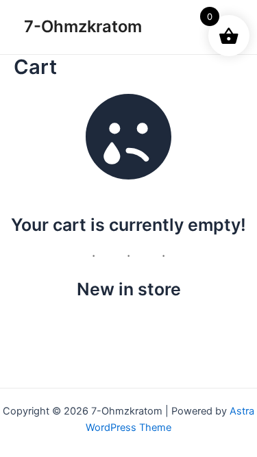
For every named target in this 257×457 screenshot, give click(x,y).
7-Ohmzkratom (83, 26)
